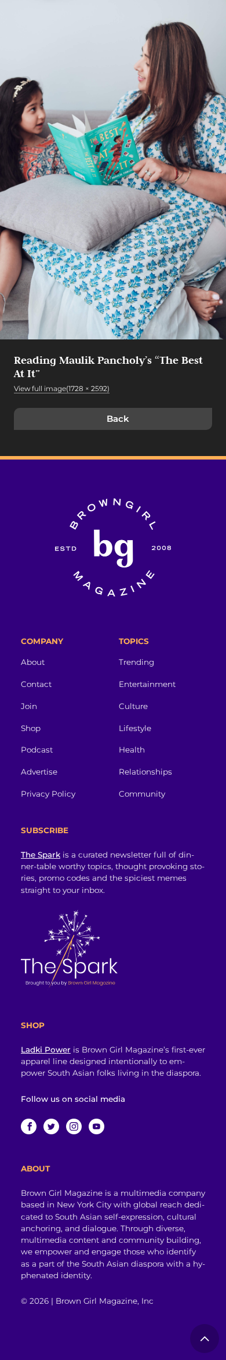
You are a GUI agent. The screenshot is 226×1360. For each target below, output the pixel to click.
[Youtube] (96, 1126)
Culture (133, 706)
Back (118, 418)
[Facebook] (29, 1126)
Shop (31, 728)
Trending (136, 662)
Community (142, 793)
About (33, 662)
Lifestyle (135, 728)
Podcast (37, 749)
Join (29, 706)
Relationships (145, 771)
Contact (36, 684)
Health (132, 749)
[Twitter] (51, 1126)
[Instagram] (74, 1126)
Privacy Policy (48, 793)
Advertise (39, 771)
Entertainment (147, 684)
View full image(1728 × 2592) (62, 388)
